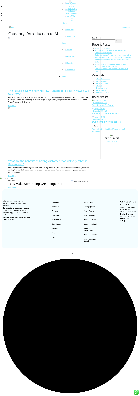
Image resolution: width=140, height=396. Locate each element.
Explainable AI (101, 90)
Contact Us (126, 27)
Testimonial (70, 36)
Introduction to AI (102, 93)
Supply (123, 129)
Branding (104, 129)
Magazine (55, 233)
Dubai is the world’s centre (106, 121)
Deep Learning (101, 88)
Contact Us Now (112, 141)
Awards (55, 228)
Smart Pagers (71, 3)
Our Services (88, 202)
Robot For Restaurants (88, 229)
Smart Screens (89, 215)
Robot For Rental (90, 235)
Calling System (71, 10)
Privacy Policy (127, 251)
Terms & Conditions (125, 253)
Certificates (56, 224)
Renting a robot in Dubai (105, 113)
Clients (64, 23)
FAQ (53, 237)
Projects (55, 211)
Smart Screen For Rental (90, 240)
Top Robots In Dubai (102, 48)
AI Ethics (99, 86)
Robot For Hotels (90, 220)
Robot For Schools (90, 224)
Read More (12, 106)
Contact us (12, 187)
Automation (96, 129)
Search (94, 38)
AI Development (102, 83)
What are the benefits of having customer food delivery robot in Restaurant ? (47, 162)
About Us (55, 207)
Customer (70, 30)
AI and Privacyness (103, 79)
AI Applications (101, 81)
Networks (116, 129)
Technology (96, 131)
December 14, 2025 (100, 103)
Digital (110, 129)
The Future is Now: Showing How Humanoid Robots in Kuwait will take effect (48, 92)
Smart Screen (71, 16)
